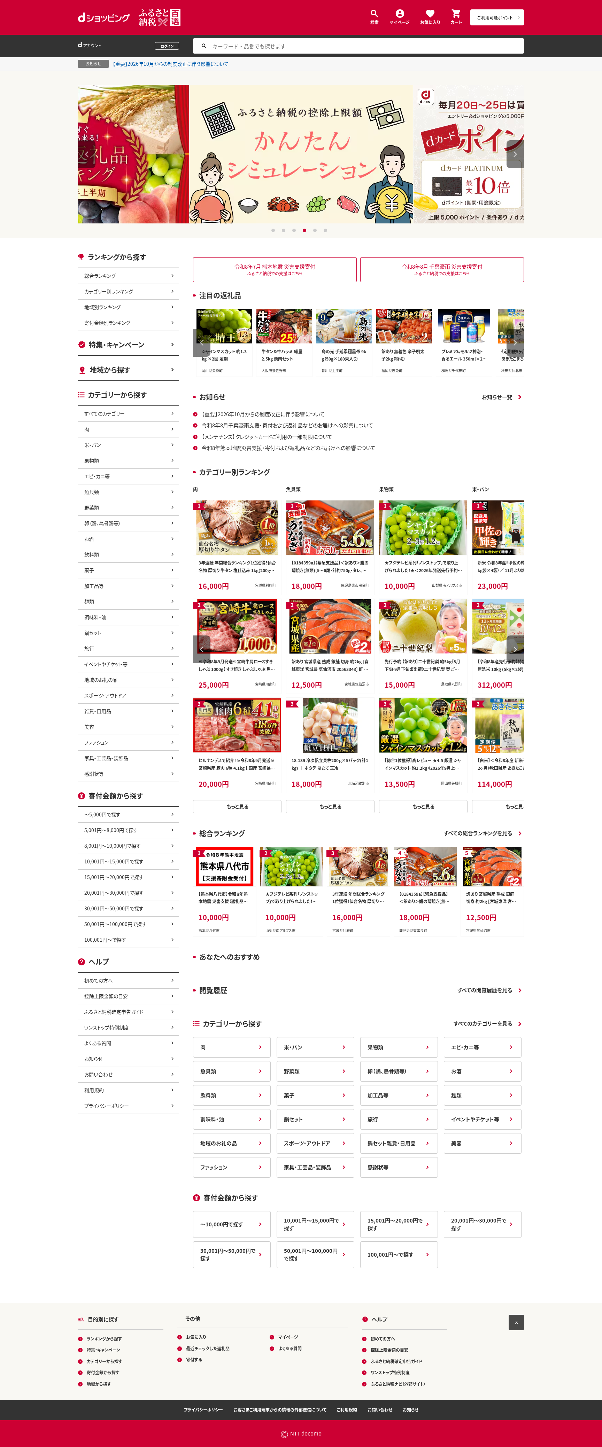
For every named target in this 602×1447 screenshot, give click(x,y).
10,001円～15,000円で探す (114, 861)
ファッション (96, 742)
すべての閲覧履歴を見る (484, 990)
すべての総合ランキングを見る (478, 833)
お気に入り (430, 21)
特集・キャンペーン (116, 345)
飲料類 (91, 554)
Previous (86, 154)
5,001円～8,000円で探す (111, 830)
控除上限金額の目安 (106, 996)
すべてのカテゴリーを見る (483, 1023)
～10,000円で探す (221, 1224)
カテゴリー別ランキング (108, 291)
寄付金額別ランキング (107, 322)
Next (515, 154)
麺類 (89, 601)
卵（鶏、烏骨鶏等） (102, 523)
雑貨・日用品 (97, 710)
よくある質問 (97, 1042)
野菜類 (91, 507)
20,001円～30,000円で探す (114, 892)
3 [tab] (295, 230)
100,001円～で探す (105, 939)
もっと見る (237, 806)
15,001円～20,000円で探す (114, 876)
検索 (374, 21)
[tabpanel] (301, 154)
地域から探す (110, 370)
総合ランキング (100, 275)
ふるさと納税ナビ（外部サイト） (398, 1384)
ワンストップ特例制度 (106, 1027)
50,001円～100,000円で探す (115, 923)
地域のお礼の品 (100, 679)
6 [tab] (326, 230)
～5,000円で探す (102, 814)
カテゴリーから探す (104, 1361)
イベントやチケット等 (106, 664)
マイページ (400, 21)
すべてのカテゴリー (104, 413)
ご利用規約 (347, 1410)
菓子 (89, 570)
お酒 (89, 538)
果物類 (91, 460)
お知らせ (93, 1058)
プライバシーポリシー (106, 1105)
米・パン (92, 444)
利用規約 (94, 1089)
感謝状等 (94, 773)
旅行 (89, 648)
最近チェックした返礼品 (208, 1348)
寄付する (194, 1359)
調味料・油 (95, 617)
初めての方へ (98, 980)
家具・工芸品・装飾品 (106, 757)
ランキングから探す (104, 1339)
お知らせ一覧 (497, 397)
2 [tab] (284, 230)
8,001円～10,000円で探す (112, 845)
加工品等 (94, 585)
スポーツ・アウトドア (105, 695)
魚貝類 (91, 491)
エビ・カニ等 (97, 476)
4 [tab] (305, 230)
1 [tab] (274, 230)
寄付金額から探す (103, 1372)
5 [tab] (316, 230)
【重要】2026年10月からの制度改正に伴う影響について (171, 63)
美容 (89, 726)
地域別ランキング (102, 306)
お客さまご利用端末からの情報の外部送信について (279, 1410)
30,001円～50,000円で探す (114, 908)
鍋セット (92, 632)
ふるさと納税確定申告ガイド (114, 1011)
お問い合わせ (98, 1074)
